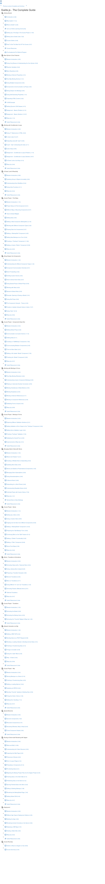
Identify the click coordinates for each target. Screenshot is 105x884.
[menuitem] (1, 4)
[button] (1, 1)
